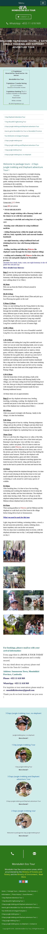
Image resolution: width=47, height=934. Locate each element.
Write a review (16, 101)
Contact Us (24, 17)
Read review (16, 98)
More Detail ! (23, 738)
